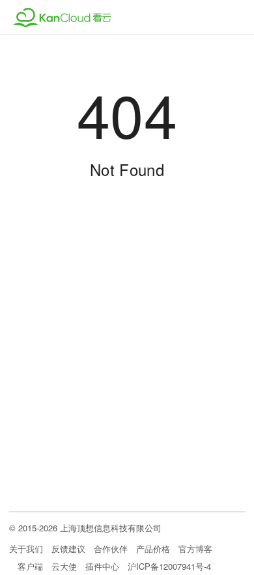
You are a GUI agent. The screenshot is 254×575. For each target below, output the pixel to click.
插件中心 (102, 566)
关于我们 (26, 549)
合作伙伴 (111, 549)
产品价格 (153, 549)
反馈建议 (68, 549)
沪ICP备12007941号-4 (169, 566)
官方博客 (195, 549)
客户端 (30, 566)
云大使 (64, 566)
